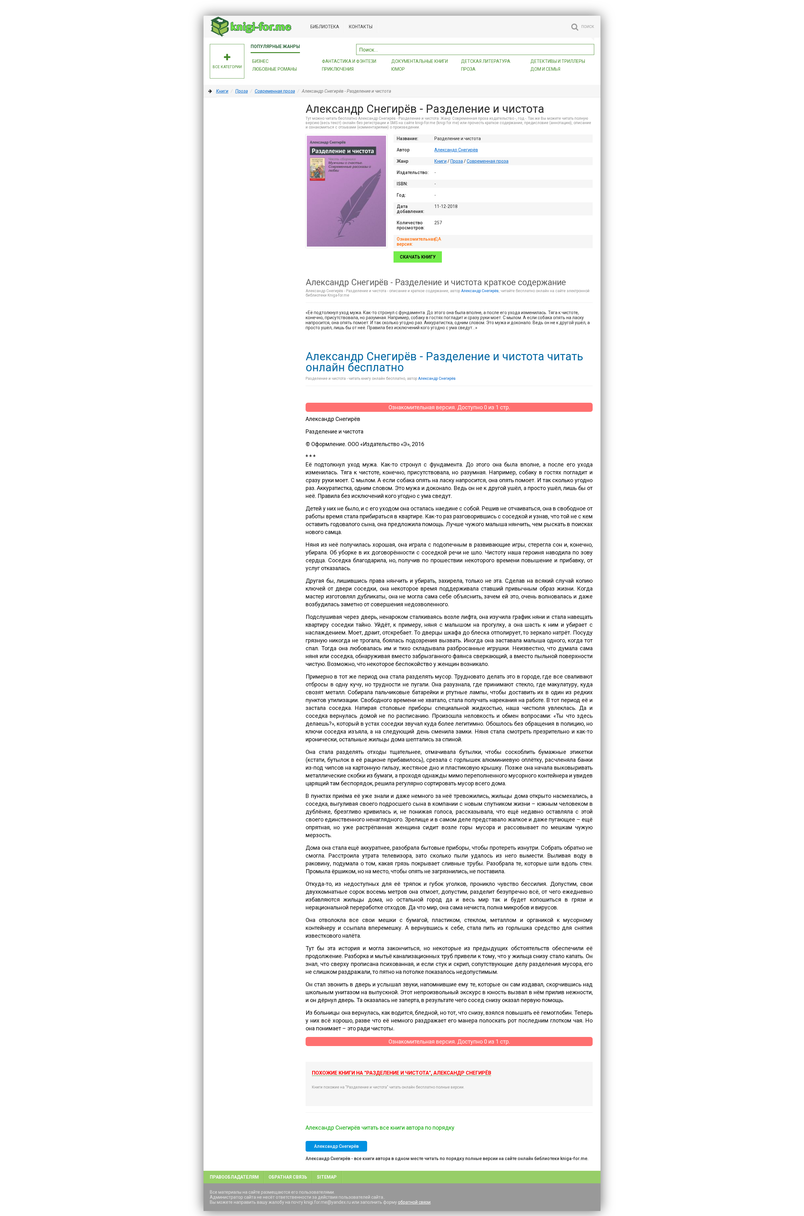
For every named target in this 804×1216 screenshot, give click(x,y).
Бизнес (260, 61)
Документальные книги (419, 61)
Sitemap (327, 1177)
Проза (468, 69)
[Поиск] (589, 48)
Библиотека (324, 26)
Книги (222, 91)
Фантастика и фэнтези (349, 61)
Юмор (398, 69)
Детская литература (485, 61)
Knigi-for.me (257, 27)
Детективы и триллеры (557, 61)
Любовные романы (274, 69)
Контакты (360, 26)
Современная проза (275, 91)
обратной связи (414, 1202)
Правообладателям (234, 1177)
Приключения (338, 69)
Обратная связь (288, 1177)
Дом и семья (545, 69)
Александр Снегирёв (456, 149)
